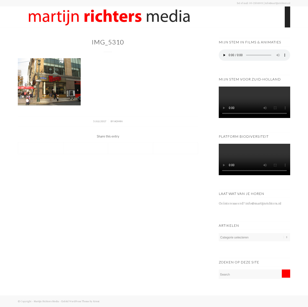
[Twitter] (274, 301)
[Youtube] (268, 301)
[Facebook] (262, 301)
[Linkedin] (287, 301)
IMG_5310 (108, 42)
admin (118, 121)
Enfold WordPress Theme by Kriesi (80, 301)
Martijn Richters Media (46, 301)
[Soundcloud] (281, 301)
